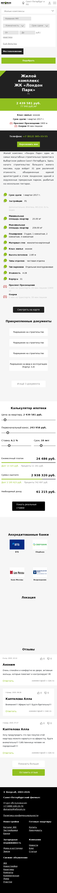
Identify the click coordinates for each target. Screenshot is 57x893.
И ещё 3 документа (28, 384)
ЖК (5, 863)
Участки (7, 882)
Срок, (41, 440)
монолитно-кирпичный (38, 243)
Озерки (22, 126)
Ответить (8, 681)
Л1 (28, 94)
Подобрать (28, 61)
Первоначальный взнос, (23, 427)
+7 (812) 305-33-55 (35, 136)
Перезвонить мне (28, 144)
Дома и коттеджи (12, 848)
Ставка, (9, 440)
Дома (6, 878)
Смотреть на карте (28, 309)
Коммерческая (11, 875)
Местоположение (12, 51)
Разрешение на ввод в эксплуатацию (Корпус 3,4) (28, 365)
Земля (6, 851)
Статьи (33, 851)
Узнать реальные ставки (26, 506)
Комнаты (8, 872)
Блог (31, 848)
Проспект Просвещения (27, 123)
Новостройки (10, 866)
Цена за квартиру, (21, 414)
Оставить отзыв (28, 772)
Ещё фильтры (10, 44)
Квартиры (8, 869)
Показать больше (28, 764)
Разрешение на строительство (28, 332)
